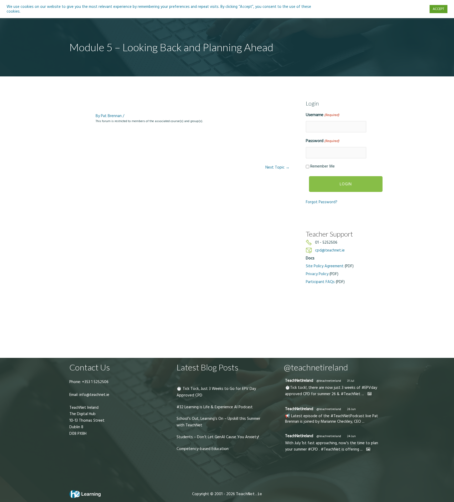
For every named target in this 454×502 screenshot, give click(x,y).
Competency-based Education (203, 449)
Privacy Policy (317, 274)
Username (322, 115)
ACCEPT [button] (438, 9)
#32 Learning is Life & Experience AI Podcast (215, 407)
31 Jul (350, 381)
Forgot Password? (321, 202)
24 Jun (351, 436)
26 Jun (351, 409)
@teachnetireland (328, 381)
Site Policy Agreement (325, 266)
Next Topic (277, 167)
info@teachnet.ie (93, 395)
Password (322, 141)
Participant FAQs (320, 282)
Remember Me (322, 166)
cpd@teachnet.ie (330, 250)
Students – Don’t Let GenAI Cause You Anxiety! (218, 437)
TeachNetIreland (299, 380)
